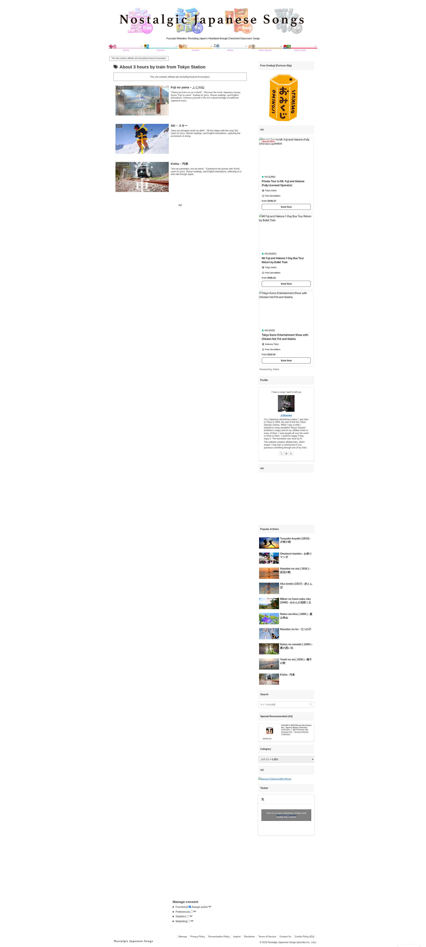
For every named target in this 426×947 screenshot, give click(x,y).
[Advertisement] (180, 231)
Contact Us (285, 936)
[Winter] (230, 46)
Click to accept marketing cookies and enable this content (286, 815)
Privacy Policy (197, 936)
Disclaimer (249, 936)
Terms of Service (267, 936)
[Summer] (160, 46)
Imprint (236, 936)
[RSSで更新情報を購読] (291, 453)
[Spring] (125, 46)
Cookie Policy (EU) (304, 936)
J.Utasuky (286, 415)
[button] (311, 705)
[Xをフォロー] (281, 453)
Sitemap (182, 936)
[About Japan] (300, 46)
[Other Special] (265, 46)
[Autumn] (195, 46)
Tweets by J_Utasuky (286, 815)
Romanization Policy (219, 936)
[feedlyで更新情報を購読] (286, 453)
